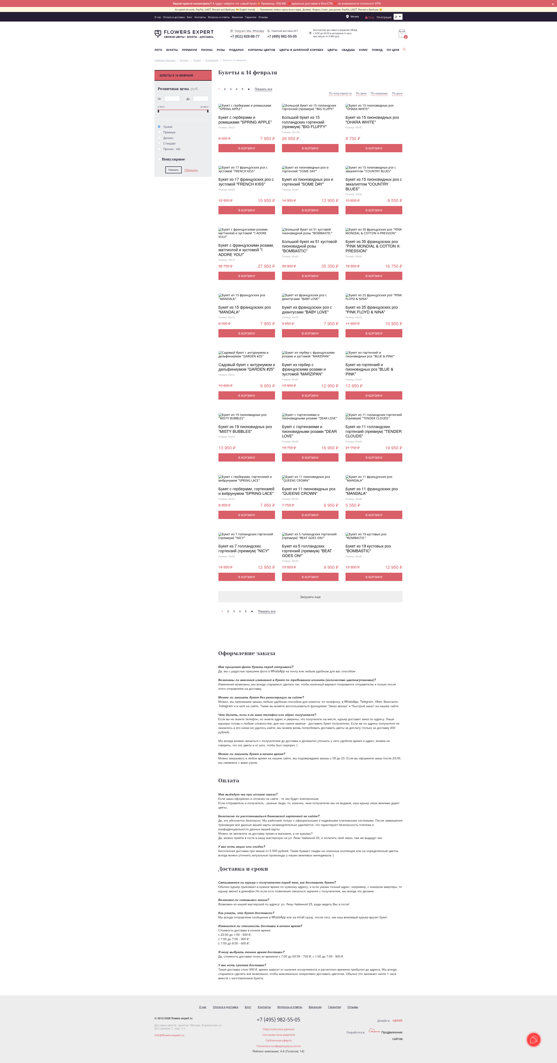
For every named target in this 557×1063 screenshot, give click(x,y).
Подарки (236, 50)
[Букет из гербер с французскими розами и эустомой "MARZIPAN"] (310, 356)
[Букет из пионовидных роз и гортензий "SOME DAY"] (310, 171)
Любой (167, 127)
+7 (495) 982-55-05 (282, 36)
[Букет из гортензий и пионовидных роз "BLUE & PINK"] (374, 356)
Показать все (263, 89)
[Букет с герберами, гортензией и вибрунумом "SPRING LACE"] (246, 480)
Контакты (200, 17)
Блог (189, 17)
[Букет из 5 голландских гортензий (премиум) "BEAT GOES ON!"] (310, 538)
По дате (397, 93)
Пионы (207, 50)
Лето (158, 50)
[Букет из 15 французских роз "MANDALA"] (246, 299)
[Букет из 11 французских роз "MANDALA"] (374, 480)
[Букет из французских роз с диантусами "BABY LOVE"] (310, 299)
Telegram (240, 30)
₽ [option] (396, 17)
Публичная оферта (279, 1040)
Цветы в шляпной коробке (301, 50)
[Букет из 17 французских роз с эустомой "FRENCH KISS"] (246, 171)
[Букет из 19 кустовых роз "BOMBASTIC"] (374, 538)
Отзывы (263, 17)
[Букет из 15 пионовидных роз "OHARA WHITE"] (374, 109)
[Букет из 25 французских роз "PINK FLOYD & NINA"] (374, 299)
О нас (157, 17)
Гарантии (250, 17)
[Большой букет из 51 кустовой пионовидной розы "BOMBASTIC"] (310, 233)
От (159, 98)
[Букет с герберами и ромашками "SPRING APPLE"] (246, 109)
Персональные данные (278, 1029)
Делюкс (168, 138)
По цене (393, 50)
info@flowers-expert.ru (169, 1035)
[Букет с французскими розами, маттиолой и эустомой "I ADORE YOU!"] (246, 235)
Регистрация (384, 17)
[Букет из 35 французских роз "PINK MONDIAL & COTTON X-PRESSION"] (374, 233)
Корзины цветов (261, 50)
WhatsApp (258, 30)
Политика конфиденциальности (279, 1046)
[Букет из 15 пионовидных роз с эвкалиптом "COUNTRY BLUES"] (374, 171)
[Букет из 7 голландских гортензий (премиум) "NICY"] (246, 538)
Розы (221, 50)
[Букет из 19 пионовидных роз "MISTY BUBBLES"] (246, 418)
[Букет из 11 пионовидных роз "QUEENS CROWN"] (310, 480)
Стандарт (169, 143)
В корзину (246, 148)
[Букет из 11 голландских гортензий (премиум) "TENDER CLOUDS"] (374, 418)
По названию (379, 93)
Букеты (172, 50)
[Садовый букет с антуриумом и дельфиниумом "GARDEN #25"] (246, 356)
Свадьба (348, 50)
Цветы (332, 50)
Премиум (189, 50)
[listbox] (398, 17)
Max (249, 30)
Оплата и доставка (174, 17)
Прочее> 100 (171, 149)
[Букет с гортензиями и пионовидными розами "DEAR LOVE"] (310, 418)
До (188, 98)
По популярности (340, 93)
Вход (371, 17)
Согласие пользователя (278, 1035)
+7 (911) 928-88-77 (245, 36)
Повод (377, 50)
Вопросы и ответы (219, 17)
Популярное (173, 159)
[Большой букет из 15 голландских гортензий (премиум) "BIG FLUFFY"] (310, 109)
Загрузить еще (310, 596)
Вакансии (237, 17)
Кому (363, 50)
